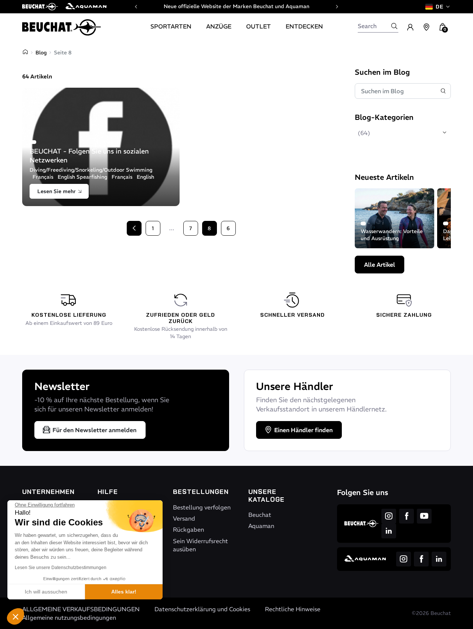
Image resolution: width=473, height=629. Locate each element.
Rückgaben (188, 529)
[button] (15, 616)
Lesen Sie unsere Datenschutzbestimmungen (60, 567)
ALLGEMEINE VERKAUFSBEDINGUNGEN (81, 609)
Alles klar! (123, 592)
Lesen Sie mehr (56, 191)
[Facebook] (406, 516)
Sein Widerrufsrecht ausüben (200, 545)
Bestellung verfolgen (202, 507)
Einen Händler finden (303, 430)
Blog (41, 52)
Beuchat (259, 514)
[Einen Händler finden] (426, 27)
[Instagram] (388, 516)
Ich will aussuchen (46, 592)
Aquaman (261, 525)
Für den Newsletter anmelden (94, 430)
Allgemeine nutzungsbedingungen (69, 617)
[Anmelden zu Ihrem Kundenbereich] (410, 27)
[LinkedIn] (388, 531)
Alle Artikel (379, 264)
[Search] (394, 26)
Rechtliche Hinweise (292, 609)
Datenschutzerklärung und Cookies (202, 609)
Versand (184, 518)
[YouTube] (424, 516)
